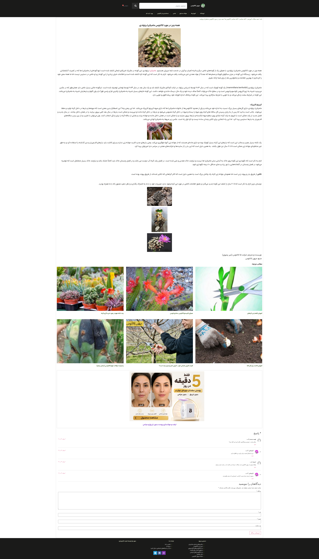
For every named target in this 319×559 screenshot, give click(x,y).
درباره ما (168, 546)
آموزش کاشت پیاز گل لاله (254, 366)
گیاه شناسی (242, 19)
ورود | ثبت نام (149, 13)
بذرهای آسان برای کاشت (196, 550)
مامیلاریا (152, 70)
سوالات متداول (183, 13)
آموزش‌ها (193, 13)
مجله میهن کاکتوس (197, 556)
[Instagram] (164, 553)
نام (259, 512)
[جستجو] (135, 6)
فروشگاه (202, 13)
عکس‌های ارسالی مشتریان (196, 544)
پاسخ (255, 444)
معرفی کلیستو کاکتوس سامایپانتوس (181, 313)
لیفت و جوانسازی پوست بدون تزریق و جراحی (159, 424)
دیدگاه (259, 491)
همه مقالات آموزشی (253, 19)
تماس (174, 13)
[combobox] (163, 6)
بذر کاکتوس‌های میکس (196, 552)
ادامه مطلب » (259, 315)
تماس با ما (168, 544)
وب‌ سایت (258, 525)
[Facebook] (159, 553)
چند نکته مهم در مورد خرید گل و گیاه (112, 313)
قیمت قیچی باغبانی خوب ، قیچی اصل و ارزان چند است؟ (176, 366)
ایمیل (259, 519)
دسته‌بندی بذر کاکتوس (163, 13)
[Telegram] (155, 553)
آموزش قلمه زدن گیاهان (254, 313)
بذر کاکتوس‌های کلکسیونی (195, 548)
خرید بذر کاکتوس (198, 546)
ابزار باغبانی (200, 554)
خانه (261, 19)
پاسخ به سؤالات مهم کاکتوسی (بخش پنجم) (110, 366)
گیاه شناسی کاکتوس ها (231, 19)
